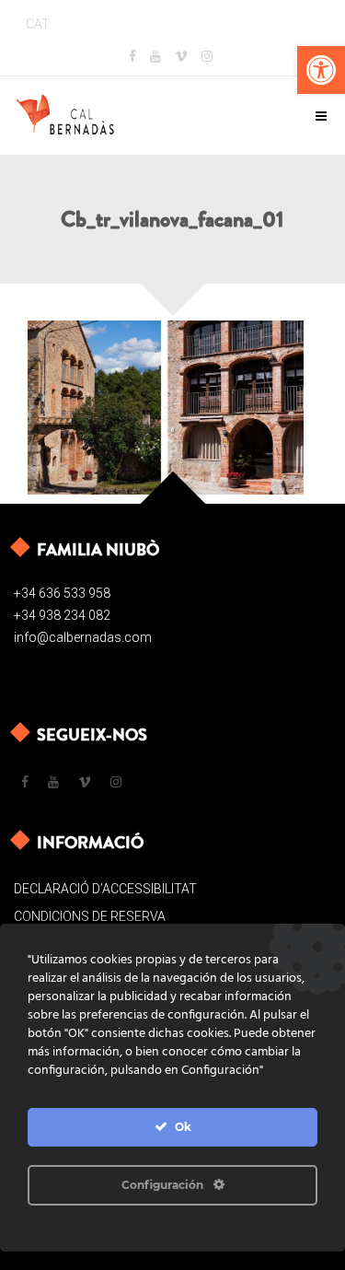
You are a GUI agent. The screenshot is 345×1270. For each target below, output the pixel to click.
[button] (321, 70)
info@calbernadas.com (83, 637)
